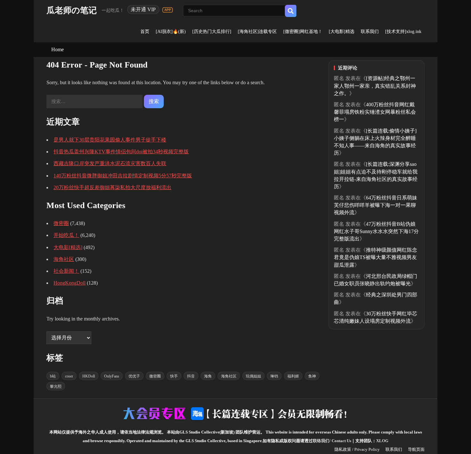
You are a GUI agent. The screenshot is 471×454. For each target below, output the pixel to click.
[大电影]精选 (341, 31)
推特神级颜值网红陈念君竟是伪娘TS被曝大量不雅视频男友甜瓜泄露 (375, 257)
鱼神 (312, 376)
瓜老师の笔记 (71, 10)
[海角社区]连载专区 (257, 31)
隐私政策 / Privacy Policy (357, 449)
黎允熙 (56, 386)
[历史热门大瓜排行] (211, 31)
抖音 (191, 376)
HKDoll (88, 376)
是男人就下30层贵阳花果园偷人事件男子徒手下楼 (110, 139)
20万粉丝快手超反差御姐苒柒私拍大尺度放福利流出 (112, 187)
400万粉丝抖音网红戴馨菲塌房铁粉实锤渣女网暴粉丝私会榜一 (375, 112)
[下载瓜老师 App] (167, 9)
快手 (174, 376)
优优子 (134, 376)
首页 (144, 31)
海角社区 (64, 259)
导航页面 (416, 449)
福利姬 (293, 376)
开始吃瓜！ (66, 235)
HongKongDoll (70, 283)
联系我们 (370, 31)
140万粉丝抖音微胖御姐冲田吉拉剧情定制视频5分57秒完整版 (123, 175)
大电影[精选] (68, 247)
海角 (208, 376)
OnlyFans (111, 376)
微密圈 (61, 223)
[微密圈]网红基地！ (302, 31)
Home (57, 49)
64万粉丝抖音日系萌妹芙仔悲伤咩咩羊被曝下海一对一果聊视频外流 (375, 205)
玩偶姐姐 (253, 376)
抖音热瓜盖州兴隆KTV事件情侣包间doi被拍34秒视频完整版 (121, 151)
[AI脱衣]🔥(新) (171, 31)
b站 (53, 376)
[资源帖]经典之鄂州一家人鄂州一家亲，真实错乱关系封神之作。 (375, 86)
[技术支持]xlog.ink (403, 31)
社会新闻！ (66, 271)
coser (69, 376)
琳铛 (274, 376)
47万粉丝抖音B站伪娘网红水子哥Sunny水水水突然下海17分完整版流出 (376, 231)
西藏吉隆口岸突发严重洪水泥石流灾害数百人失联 (110, 163)
